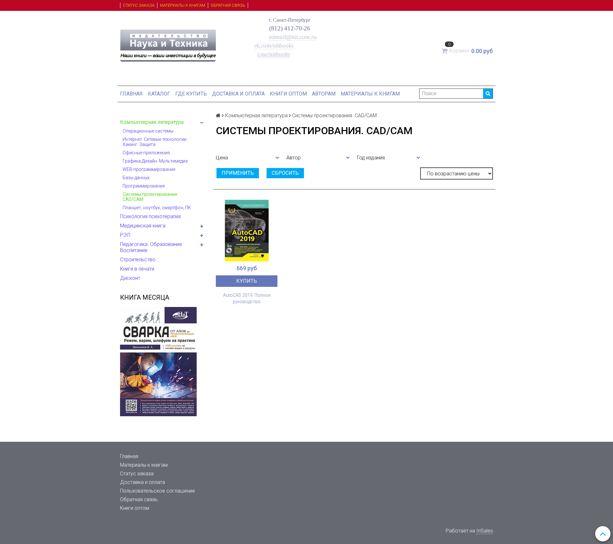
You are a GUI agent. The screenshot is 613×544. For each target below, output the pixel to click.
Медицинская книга (142, 226)
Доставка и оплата (238, 94)
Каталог (159, 94)
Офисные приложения (146, 152)
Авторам (324, 94)
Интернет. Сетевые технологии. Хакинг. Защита (155, 142)
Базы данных (136, 177)
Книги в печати (137, 269)
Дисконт (130, 278)
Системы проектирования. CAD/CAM (150, 197)
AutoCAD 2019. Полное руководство (246, 298)
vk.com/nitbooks (274, 45)
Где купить (191, 94)
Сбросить (285, 173)
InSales (484, 531)
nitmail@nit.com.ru (293, 37)
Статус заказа (139, 5)
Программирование (144, 185)
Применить (238, 173)
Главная (131, 94)
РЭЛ (125, 235)
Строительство (137, 260)
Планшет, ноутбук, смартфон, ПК (157, 207)
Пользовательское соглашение (157, 491)
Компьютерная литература (152, 122)
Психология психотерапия (150, 216)
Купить (246, 281)
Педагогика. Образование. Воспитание (151, 247)
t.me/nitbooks (273, 54)
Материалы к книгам (182, 5)
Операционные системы (148, 131)
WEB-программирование (149, 169)
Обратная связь (228, 5)
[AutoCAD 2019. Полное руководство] (246, 230)
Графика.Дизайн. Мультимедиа (155, 161)
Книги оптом (288, 94)
